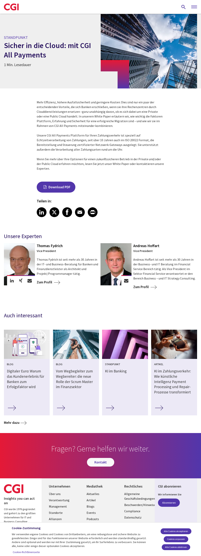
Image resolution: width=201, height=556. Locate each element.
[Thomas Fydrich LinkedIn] (11, 280)
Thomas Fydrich (50, 245)
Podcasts (93, 519)
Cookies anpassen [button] (176, 539)
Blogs (90, 506)
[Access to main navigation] (194, 7)
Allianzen (55, 519)
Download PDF (59, 187)
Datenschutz (133, 517)
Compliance (132, 511)
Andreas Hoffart (146, 245)
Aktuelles (93, 494)
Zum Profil (45, 282)
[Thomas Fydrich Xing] (20, 280)
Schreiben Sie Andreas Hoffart (126, 280)
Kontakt (100, 462)
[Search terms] (183, 7)
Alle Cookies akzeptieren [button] (176, 531)
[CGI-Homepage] (11, 7)
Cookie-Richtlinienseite (26, 552)
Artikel (91, 500)
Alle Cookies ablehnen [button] (176, 547)
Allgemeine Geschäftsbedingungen (137, 496)
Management (58, 506)
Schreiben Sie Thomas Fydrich (29, 280)
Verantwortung (59, 500)
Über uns (55, 494)
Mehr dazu (11, 422)
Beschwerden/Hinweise (137, 505)
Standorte (56, 513)
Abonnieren (169, 502)
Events (91, 513)
